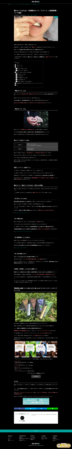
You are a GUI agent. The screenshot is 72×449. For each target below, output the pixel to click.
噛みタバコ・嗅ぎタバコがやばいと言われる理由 (23, 72)
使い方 (9, 439)
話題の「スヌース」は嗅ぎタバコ (22, 70)
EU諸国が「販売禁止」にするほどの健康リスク (24, 81)
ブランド (9, 437)
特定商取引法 (55, 438)
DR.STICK (10, 4)
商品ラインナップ (11, 440)
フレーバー (10, 438)
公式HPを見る (36, 376)
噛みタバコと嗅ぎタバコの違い (21, 68)
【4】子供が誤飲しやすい (21, 79)
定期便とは (21, 437)
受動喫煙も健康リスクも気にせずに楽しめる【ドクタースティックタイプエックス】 (28, 83)
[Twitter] (30, 409)
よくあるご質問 (32, 437)
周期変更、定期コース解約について (24, 438)
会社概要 (54, 437)
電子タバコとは (44, 437)
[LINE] (52, 409)
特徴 (34, 15)
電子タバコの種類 (44, 438)
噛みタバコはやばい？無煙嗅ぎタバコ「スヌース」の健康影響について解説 (29, 4)
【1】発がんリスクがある (21, 74)
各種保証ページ (32, 439)
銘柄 (36, 15)
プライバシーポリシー (56, 439)
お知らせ (54, 440)
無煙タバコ (32, 15)
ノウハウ (30, 15)
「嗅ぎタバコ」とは (18, 66)
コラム (14, 4)
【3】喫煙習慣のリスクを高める (22, 77)
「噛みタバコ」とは (18, 65)
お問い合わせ (32, 438)
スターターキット (22, 439)
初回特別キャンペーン (22, 440)
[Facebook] (19, 409)
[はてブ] (41, 409)
